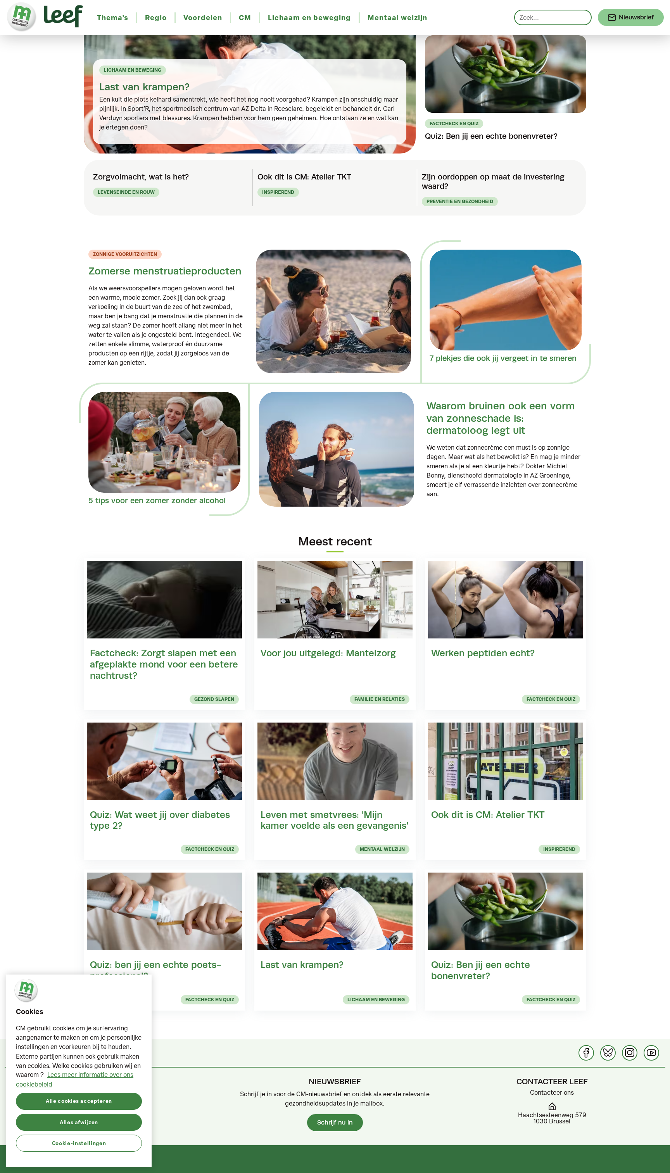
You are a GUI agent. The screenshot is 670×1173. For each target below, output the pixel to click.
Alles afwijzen (79, 1121)
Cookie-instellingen (79, 1142)
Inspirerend (278, 192)
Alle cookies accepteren (79, 1100)
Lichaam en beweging (132, 70)
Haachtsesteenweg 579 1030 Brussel (552, 1118)
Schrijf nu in (335, 1122)
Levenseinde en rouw (126, 192)
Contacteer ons (552, 1092)
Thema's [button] (112, 17)
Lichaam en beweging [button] (309, 17)
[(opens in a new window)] (586, 1053)
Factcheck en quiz (454, 123)
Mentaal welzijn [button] (397, 17)
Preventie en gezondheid (460, 201)
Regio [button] (156, 17)
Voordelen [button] (202, 17)
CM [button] (245, 17)
